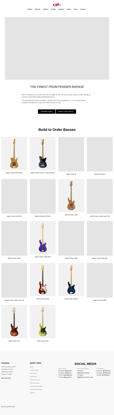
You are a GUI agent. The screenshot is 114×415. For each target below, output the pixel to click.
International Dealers (36, 389)
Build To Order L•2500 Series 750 (14, 300)
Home (31, 367)
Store (75, 9)
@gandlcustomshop (83, 373)
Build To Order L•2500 (71, 258)
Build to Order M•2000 (71, 299)
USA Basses (33, 376)
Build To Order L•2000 (14, 258)
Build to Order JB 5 (99, 174)
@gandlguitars (67, 375)
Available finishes (46, 111)
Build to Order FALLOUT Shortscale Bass (43, 173)
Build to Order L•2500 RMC (100, 258)
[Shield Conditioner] (14, 153)
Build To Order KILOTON (14, 216)
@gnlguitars (68, 371)
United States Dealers (36, 386)
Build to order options (66, 111)
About (69, 9)
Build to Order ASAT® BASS (14, 173)
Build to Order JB (71, 174)
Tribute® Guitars (35, 380)
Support (61, 9)
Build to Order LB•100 (43, 299)
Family (53, 9)
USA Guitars (33, 373)
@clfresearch (107, 371)
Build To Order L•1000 (71, 215)
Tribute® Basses (34, 383)
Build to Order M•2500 (99, 300)
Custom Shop (34, 370)
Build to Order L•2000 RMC (43, 257)
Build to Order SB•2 (42, 341)
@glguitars (68, 373)
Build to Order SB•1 (14, 341)
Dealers (45, 9)
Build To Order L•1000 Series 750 (99, 216)
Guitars (29, 9)
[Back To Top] (109, 410)
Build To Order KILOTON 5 (43, 216)
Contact (83, 9)
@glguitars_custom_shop (85, 377)
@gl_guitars (67, 377)
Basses (37, 9)
